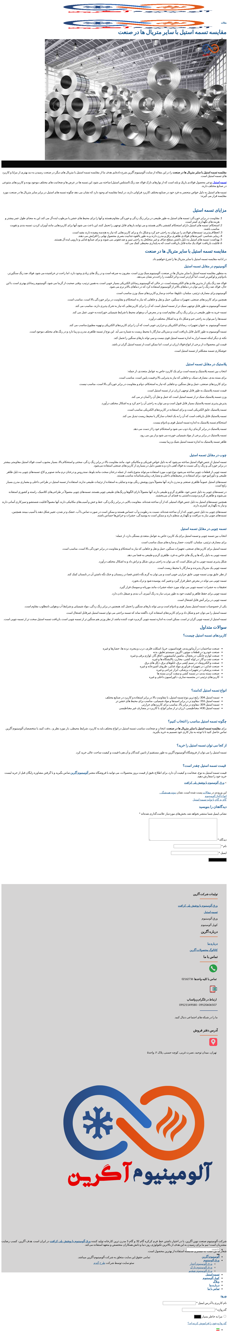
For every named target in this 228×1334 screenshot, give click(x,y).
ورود (197, 1316)
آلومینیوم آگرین (210, 1256)
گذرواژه (221, 1309)
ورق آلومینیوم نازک (201, 1267)
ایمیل (223, 852)
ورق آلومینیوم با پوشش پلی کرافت (204, 782)
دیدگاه (222, 839)
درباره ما (213, 943)
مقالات (224, 22)
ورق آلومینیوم (211, 1260)
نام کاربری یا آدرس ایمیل (211, 1302)
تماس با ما (213, 1288)
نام (224, 846)
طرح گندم (99, 1262)
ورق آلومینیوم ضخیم (200, 1270)
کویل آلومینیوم (211, 1278)
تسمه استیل (212, 1274)
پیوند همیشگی (168, 792)
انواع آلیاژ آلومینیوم (216, 796)
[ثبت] (218, 1254)
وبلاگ (216, 1281)
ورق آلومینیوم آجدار (201, 1263)
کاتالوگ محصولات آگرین (204, 950)
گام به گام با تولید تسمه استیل (210, 799)
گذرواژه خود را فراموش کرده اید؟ (207, 1323)
